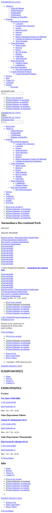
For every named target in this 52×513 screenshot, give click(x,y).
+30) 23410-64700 (9, 402)
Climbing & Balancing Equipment (28, 39)
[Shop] (13, 302)
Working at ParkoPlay (19, 17)
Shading (18, 54)
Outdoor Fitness (21, 63)
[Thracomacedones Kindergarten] (14, 240)
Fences (18, 50)
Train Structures (21, 41)
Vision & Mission (17, 8)
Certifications (16, 15)
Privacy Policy (11, 358)
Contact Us (10, 80)
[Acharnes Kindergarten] (11, 244)
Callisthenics (20, 65)
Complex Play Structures (24, 26)
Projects (9, 76)
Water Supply (20, 45)
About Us (9, 6)
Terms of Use (11, 353)
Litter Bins (19, 56)
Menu (4, 115)
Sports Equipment (17, 61)
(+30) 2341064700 (8, 317)
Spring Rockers (21, 30)
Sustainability (16, 13)
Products (9, 19)
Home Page (10, 126)
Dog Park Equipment (19, 67)
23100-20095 (11, 446)
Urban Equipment (17, 43)
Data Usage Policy (13, 356)
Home (8, 376)
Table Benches (21, 58)
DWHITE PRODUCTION (11, 366)
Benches (18, 48)
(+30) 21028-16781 (8, 424)
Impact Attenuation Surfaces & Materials (30, 37)
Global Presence (17, 10)
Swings (18, 28)
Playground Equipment (19, 21)
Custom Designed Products (21, 72)
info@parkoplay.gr (23, 317)
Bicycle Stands (21, 52)
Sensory (18, 34)
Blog (8, 78)
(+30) (3, 446)
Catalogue (10, 82)
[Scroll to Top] (7, 332)
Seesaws (18, 32)
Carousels (19, 24)
